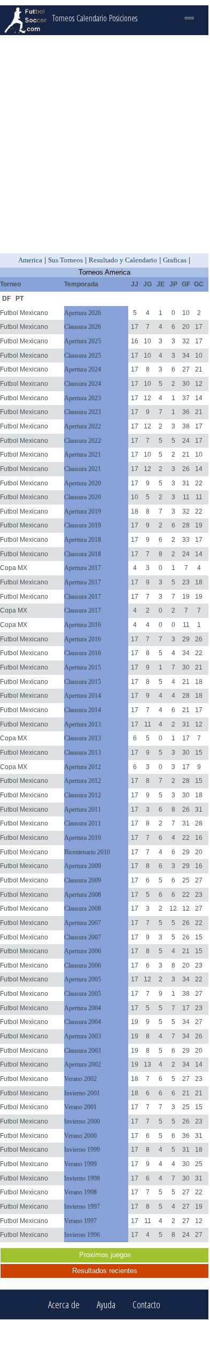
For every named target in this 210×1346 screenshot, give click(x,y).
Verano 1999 (80, 1164)
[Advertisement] (104, 144)
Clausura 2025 (82, 355)
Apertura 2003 (82, 1036)
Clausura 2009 (82, 880)
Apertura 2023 (82, 398)
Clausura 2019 (82, 525)
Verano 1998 (80, 1192)
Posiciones (123, 18)
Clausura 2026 (82, 327)
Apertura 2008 (82, 894)
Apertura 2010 (82, 837)
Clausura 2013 (82, 738)
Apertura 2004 (82, 1008)
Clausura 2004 (82, 1022)
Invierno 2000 (82, 1121)
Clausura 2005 (82, 993)
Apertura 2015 (82, 667)
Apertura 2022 (82, 426)
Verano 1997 (80, 1221)
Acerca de (64, 1304)
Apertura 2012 (82, 767)
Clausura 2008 (82, 908)
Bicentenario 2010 (87, 852)
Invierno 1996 (82, 1234)
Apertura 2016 (82, 625)
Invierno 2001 (82, 1093)
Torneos (63, 18)
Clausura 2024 (82, 383)
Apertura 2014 (82, 695)
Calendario (91, 18)
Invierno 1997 (82, 1206)
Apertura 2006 (82, 951)
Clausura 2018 (82, 554)
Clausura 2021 (82, 469)
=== (189, 18)
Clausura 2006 (82, 965)
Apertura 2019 (82, 511)
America (30, 260)
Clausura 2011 (82, 823)
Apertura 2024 (82, 369)
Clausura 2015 (82, 682)
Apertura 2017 (82, 568)
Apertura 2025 (82, 341)
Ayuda (106, 1304)
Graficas (174, 260)
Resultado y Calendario (123, 260)
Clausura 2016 (82, 653)
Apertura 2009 (82, 866)
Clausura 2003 (82, 1050)
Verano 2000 (80, 1135)
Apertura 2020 (82, 483)
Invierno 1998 (82, 1178)
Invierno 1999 (82, 1149)
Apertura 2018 (82, 539)
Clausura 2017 (82, 596)
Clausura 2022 (82, 440)
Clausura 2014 (82, 710)
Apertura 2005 (82, 979)
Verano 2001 (80, 1107)
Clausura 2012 (82, 795)
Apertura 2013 (82, 724)
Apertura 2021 (82, 454)
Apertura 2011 (82, 809)
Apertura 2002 (82, 1064)
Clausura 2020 (82, 497)
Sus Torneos (65, 260)
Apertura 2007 (82, 923)
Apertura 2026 (82, 313)
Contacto (146, 1304)
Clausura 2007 (82, 937)
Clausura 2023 (82, 412)
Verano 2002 (80, 1079)
